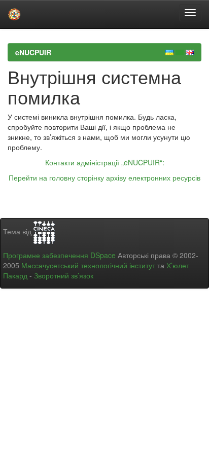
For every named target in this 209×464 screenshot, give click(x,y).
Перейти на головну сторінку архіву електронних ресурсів (104, 177)
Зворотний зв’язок (63, 275)
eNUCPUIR (33, 52)
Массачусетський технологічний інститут (88, 265)
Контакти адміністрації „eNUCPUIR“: (104, 162)
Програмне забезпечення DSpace (59, 255)
